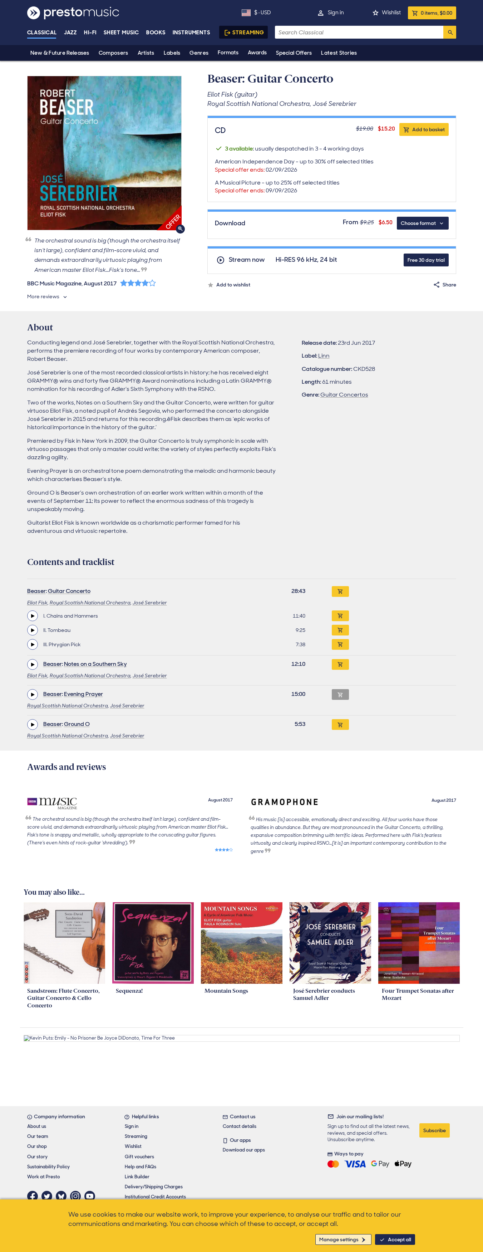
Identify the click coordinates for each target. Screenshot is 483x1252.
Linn (324, 355)
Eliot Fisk (37, 602)
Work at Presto (43, 1177)
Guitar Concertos (344, 394)
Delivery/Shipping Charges (154, 1187)
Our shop (37, 1146)
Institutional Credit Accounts (155, 1197)
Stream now (247, 260)
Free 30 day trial (426, 260)
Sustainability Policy (48, 1167)
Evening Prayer (83, 694)
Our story (37, 1157)
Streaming (248, 32)
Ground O (77, 724)
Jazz (70, 32)
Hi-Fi (90, 32)
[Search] (449, 32)
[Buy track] (340, 615)
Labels (172, 53)
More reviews (43, 296)
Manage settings (339, 1239)
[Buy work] (340, 591)
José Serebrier (150, 602)
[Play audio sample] (32, 615)
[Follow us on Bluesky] (63, 1196)
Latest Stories (339, 53)
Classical (42, 32)
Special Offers (294, 53)
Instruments (191, 32)
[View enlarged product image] (104, 153)
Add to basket (428, 129)
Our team (37, 1136)
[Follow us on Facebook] (34, 1196)
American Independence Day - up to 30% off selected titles (294, 165)
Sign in (336, 12)
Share (449, 284)
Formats (228, 52)
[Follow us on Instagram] (77, 1196)
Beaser (36, 591)
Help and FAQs (140, 1167)
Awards (257, 52)
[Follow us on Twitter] (48, 1196)
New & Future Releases (59, 53)
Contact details (239, 1126)
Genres (198, 53)
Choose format (418, 223)
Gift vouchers (139, 1157)
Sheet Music (121, 32)
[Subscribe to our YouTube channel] (91, 1196)
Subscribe (434, 1130)
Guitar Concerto (69, 591)
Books (156, 32)
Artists (146, 53)
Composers (113, 53)
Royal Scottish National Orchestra (90, 602)
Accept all (399, 1239)
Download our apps (244, 1150)
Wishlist (391, 12)
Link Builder (137, 1177)
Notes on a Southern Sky (95, 664)
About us (36, 1126)
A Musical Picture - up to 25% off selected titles (277, 187)
